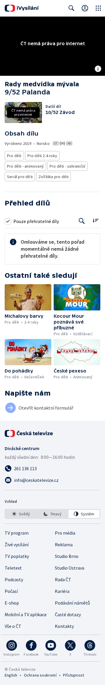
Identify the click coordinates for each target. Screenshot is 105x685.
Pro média (65, 533)
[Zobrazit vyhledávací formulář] (71, 8)
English (11, 675)
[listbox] (52, 514)
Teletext (13, 568)
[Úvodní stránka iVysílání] (22, 8)
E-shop (12, 603)
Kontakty (64, 626)
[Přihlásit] (85, 8)
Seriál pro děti (20, 176)
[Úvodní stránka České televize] (29, 433)
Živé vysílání (17, 544)
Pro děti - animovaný (25, 166)
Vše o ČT (13, 626)
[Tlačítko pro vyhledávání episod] (82, 221)
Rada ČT (63, 579)
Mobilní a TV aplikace (26, 614)
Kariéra (62, 591)
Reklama (64, 544)
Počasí (11, 591)
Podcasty (14, 579)
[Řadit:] (95, 220)
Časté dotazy (68, 614)
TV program (17, 533)
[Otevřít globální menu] (98, 8)
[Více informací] (98, 69)
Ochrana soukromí (40, 675)
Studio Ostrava (69, 568)
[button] (28, 297)
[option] (21, 514)
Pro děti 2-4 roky (42, 155)
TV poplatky (17, 556)
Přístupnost (73, 675)
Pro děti (14, 155)
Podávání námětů (72, 603)
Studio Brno (66, 556)
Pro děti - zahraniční (67, 166)
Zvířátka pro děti (53, 176)
